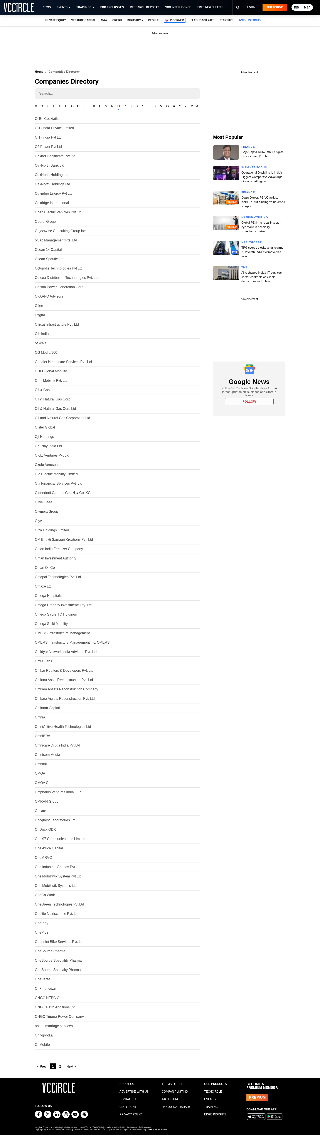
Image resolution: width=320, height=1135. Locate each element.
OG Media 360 (46, 352)
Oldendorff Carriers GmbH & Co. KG (63, 493)
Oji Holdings (44, 437)
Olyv (38, 521)
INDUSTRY (134, 20)
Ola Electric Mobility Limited (56, 474)
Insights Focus (254, 167)
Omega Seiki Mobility (51, 624)
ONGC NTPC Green (50, 998)
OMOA (40, 773)
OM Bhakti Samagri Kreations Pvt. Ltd (64, 539)
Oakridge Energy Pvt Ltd (53, 193)
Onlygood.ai (44, 1035)
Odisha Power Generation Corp (59, 287)
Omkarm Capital (47, 708)
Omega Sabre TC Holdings (56, 614)
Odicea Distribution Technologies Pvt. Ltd (66, 278)
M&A (104, 20)
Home (39, 71)
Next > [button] (71, 1066)
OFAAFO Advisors (49, 296)
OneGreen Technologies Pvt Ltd (59, 904)
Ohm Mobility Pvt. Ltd (51, 380)
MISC (195, 106)
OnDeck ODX (45, 829)
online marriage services (54, 1026)
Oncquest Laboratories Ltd (55, 820)
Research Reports (144, 7)
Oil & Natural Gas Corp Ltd (55, 408)
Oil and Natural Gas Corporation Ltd (62, 418)
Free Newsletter (210, 7)
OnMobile (42, 1044)
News (47, 7)
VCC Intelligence (178, 7)
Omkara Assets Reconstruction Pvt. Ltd (65, 698)
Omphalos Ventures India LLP (58, 792)
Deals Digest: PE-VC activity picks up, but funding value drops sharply (263, 202)
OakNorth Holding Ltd (51, 175)
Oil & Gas (42, 390)
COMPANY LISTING (175, 1091)
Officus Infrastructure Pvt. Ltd (57, 324)
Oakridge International (52, 203)
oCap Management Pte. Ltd (56, 240)
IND (296, 7)
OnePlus (41, 932)
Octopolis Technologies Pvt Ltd (59, 268)
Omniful (41, 764)
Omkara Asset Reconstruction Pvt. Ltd (64, 680)
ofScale (41, 343)
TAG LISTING (170, 1099)
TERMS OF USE (172, 1084)
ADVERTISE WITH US (134, 1091)
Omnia (40, 717)
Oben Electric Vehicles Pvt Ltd (58, 212)
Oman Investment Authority (55, 558)
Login (251, 7)
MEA (307, 7)
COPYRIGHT (128, 1106)
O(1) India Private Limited (54, 128)
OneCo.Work (45, 895)
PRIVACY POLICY (131, 1114)
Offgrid (40, 315)
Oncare (40, 811)
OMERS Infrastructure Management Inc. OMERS (72, 642)
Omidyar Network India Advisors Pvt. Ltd (66, 652)
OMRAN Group (46, 801)
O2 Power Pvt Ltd (48, 147)
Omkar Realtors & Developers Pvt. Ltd (64, 670)
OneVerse (42, 979)
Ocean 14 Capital (48, 249)
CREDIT (117, 20)
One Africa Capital (49, 848)
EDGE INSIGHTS (215, 1114)
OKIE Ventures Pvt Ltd (52, 455)
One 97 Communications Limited (60, 839)
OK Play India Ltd (48, 446)
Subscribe (274, 7)
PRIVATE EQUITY (55, 20)
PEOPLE (153, 20)
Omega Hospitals (48, 596)
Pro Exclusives (112, 7)
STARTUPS (226, 20)
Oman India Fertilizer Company (59, 549)
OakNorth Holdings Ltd (52, 184)
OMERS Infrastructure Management (62, 633)
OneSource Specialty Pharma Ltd (60, 970)
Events (62, 7)
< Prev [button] (42, 1066)
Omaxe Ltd (43, 586)
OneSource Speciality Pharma (58, 960)
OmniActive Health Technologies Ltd (63, 726)
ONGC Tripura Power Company (59, 1016)
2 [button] (60, 1066)
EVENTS (210, 1099)
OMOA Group (45, 783)
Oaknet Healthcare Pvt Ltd (55, 156)
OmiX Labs (43, 661)
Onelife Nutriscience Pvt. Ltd (57, 914)
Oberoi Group (45, 221)
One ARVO (43, 857)
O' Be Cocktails (47, 119)
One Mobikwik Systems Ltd (56, 885)
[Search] (237, 7)
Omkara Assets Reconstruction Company (66, 689)
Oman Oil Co (45, 567)
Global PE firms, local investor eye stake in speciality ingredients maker (261, 227)
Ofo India (42, 334)
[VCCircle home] (19, 7)
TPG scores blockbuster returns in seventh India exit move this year (262, 252)
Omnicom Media (47, 755)
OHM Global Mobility (51, 371)
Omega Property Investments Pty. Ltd (63, 605)
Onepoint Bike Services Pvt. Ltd (59, 942)
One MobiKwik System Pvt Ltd (58, 876)
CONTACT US (129, 1099)
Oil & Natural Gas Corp (52, 399)
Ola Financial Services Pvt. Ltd (58, 483)
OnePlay (41, 923)
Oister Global (45, 427)
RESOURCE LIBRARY (176, 1106)
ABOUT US (127, 1084)
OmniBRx (42, 736)
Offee (39, 306)
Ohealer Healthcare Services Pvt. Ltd (63, 362)
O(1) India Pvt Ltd (48, 137)
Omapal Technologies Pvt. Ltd (58, 577)
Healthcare (251, 242)
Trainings (83, 7)
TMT (244, 267)
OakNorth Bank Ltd (49, 165)
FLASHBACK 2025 (202, 20)
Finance (248, 146)
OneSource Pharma (50, 951)
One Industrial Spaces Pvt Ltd (58, 867)
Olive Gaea (43, 502)
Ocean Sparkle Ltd (49, 259)
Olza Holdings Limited (52, 530)
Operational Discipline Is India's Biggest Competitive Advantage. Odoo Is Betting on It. (262, 177)
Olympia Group (46, 511)
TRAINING (211, 1106)
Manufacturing (254, 217)
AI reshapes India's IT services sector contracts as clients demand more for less (261, 277)
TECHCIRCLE (213, 1091)
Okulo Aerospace (48, 465)
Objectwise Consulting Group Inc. (60, 231)
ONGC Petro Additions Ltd (55, 1007)
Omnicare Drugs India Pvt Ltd (57, 745)
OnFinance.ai (45, 988)
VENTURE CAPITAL (83, 20)
